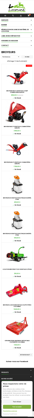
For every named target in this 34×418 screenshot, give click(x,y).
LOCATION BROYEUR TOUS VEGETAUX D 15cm (17, 269)
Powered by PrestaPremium (10, 414)
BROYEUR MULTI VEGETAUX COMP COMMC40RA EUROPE (17, 91)
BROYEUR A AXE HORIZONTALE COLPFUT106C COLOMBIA (17, 305)
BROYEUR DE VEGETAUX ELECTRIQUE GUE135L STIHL (17, 198)
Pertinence (11, 57)
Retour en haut (26, 355)
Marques (4, 20)
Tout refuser (17, 402)
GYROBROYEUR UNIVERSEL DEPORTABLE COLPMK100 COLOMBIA (17, 341)
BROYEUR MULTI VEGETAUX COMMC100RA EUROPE (17, 127)
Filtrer (27, 57)
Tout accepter (17, 407)
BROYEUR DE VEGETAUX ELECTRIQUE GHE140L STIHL (17, 234)
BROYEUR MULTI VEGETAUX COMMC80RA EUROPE (17, 163)
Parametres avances (10, 411)
